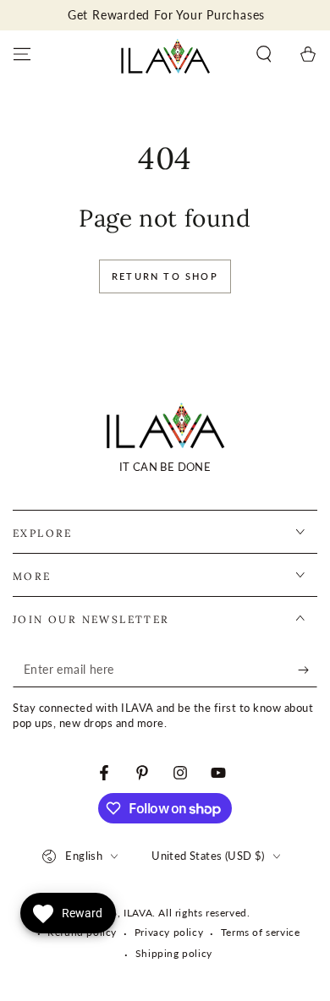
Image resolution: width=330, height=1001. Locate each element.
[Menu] (22, 54)
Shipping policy (173, 953)
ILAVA (138, 912)
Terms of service (260, 932)
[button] (264, 54)
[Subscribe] (307, 670)
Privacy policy (169, 932)
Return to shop (165, 276)
